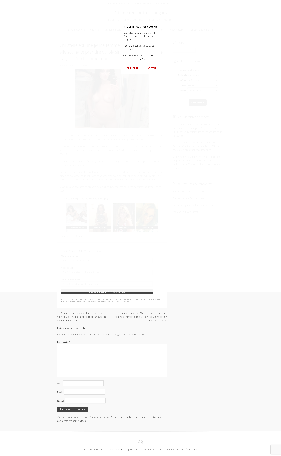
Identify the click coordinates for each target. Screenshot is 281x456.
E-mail (60, 392)
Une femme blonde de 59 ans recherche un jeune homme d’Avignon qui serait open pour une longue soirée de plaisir (141, 316)
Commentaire (63, 342)
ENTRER (131, 67)
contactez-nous (118, 449)
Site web (60, 401)
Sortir (151, 67)
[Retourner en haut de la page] (140, 442)
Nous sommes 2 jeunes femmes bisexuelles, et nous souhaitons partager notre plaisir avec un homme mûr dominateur (83, 316)
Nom (59, 383)
